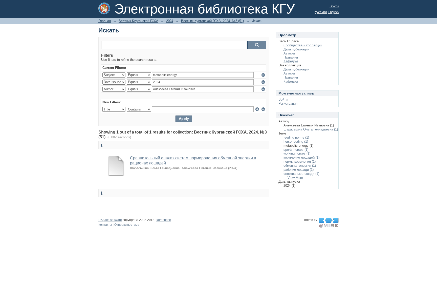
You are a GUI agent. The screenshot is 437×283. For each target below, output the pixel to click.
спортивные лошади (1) (301, 174)
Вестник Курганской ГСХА (138, 21)
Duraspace (163, 220)
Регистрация (287, 103)
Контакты (105, 225)
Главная (104, 21)
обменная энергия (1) (299, 165)
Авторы (289, 53)
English (333, 12)
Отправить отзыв (126, 225)
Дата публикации (296, 49)
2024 (169, 21)
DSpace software (110, 220)
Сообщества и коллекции (302, 45)
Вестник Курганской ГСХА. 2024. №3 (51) (212, 21)
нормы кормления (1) (299, 161)
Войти (334, 6)
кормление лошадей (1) (301, 157)
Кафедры (290, 61)
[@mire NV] (329, 222)
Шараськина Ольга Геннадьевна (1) (310, 129)
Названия (290, 57)
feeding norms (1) (296, 137)
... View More (293, 178)
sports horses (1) (295, 150)
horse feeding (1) (295, 141)
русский (321, 12)
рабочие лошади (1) (298, 170)
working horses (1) (296, 153)
